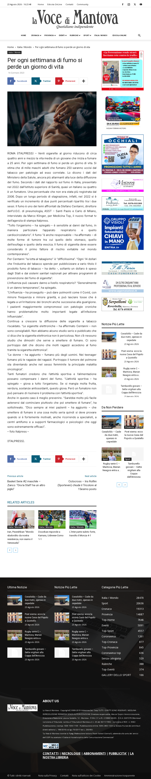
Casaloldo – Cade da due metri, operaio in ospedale (131, 337)
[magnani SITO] (123, 191)
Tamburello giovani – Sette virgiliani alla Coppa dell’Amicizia (131, 389)
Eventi (62, 35)
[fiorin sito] (123, 273)
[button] (139, 35)
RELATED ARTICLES (20, 502)
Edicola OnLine (54, 4)
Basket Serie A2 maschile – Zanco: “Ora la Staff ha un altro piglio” (26, 485)
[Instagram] (128, 4)
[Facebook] (122, 4)
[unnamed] (123, 291)
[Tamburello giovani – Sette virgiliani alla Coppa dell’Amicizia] (109, 389)
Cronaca (35, 35)
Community (82, 4)
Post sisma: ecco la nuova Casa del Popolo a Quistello (131, 354)
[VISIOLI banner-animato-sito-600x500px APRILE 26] (123, 249)
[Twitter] (135, 4)
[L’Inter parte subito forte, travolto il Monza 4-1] (82, 519)
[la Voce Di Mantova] (75, 19)
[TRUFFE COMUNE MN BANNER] (123, 89)
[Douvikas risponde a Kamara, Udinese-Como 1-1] (51, 519)
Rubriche (74, 35)
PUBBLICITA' (118, 753)
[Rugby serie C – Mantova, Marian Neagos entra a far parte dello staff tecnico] (109, 372)
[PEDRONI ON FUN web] (123, 209)
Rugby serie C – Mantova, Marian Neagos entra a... (131, 371)
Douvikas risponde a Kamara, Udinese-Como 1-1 (51, 535)
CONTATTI (51, 753)
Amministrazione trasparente (119, 775)
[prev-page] (9, 550)
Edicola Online (119, 35)
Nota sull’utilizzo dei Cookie (86, 775)
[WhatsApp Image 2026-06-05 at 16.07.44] (123, 129)
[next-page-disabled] (15, 550)
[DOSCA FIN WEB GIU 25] (123, 173)
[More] (84, 81)
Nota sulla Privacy (47, 775)
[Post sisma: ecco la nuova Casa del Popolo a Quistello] (109, 354)
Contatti (69, 4)
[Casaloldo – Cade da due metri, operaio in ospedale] (109, 337)
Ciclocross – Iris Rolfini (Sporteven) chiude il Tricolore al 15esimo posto (77, 485)
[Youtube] (141, 4)
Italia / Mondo (100, 35)
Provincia (49, 35)
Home (41, 4)
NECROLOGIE (71, 753)
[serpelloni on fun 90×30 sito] (123, 310)
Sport (86, 35)
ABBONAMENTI (95, 753)
